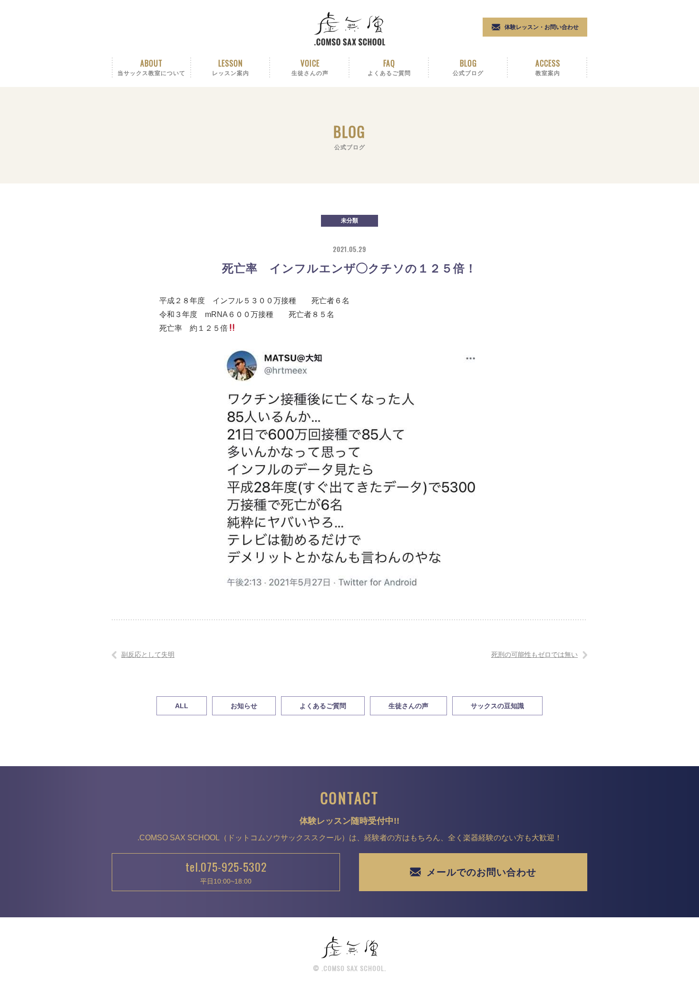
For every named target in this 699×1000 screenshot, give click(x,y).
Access (547, 67)
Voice (310, 67)
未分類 (349, 220)
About (151, 67)
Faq (389, 67)
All (181, 706)
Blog (468, 67)
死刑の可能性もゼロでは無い (534, 654)
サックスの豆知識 (497, 706)
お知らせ (244, 706)
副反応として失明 (148, 654)
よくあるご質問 (323, 706)
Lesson (230, 67)
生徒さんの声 (408, 706)
